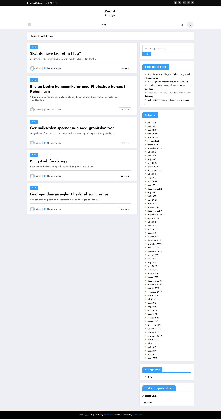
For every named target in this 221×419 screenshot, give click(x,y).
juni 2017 (152, 347)
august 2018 (153, 295)
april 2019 (152, 266)
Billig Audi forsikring (48, 160)
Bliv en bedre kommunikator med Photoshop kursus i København (77, 89)
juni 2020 (152, 225)
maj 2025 (152, 159)
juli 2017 (151, 343)
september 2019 (155, 251)
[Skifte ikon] (29, 25)
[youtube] (192, 2)
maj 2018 (152, 306)
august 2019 (153, 255)
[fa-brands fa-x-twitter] (179, 2)
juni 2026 (152, 126)
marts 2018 (152, 314)
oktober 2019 (153, 247)
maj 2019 (152, 262)
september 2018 (155, 291)
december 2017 (154, 325)
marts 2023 (153, 185)
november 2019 (154, 244)
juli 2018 (151, 299)
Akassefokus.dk (149, 395)
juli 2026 (152, 122)
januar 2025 (153, 166)
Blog (104, 24)
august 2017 (153, 339)
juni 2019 (152, 258)
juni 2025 (152, 155)
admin (38, 68)
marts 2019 (152, 269)
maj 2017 (152, 350)
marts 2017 (152, 358)
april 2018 (152, 310)
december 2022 (155, 188)
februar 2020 (153, 236)
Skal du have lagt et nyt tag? (55, 53)
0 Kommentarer (54, 68)
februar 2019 (153, 273)
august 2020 (153, 218)
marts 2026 (153, 137)
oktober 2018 (153, 288)
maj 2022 (152, 192)
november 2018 (154, 284)
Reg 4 (110, 11)
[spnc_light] (190, 25)
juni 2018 (152, 302)
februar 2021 (153, 207)
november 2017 (154, 328)
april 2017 (152, 354)
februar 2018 (153, 317)
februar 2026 (153, 140)
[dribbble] (184, 2)
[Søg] (182, 25)
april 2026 (152, 133)
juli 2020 (152, 221)
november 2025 (155, 148)
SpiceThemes (137, 414)
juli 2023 (152, 174)
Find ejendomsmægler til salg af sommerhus (69, 194)
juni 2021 (152, 196)
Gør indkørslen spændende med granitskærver (72, 127)
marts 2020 (153, 232)
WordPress (108, 414)
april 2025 (152, 163)
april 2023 (152, 181)
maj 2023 (152, 177)
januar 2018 (153, 321)
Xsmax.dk (147, 402)
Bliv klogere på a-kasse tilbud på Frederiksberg (168, 81)
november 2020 (155, 214)
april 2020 (152, 229)
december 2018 (154, 280)
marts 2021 (152, 203)
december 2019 (154, 240)
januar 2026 (153, 144)
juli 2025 (152, 152)
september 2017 (155, 336)
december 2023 (155, 170)
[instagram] (188, 2)
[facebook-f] (175, 2)
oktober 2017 (153, 332)
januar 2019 (153, 277)
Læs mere (125, 68)
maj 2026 (152, 129)
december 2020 (155, 210)
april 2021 (152, 199)
